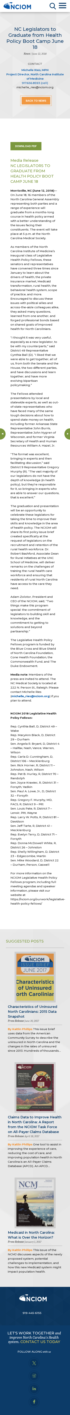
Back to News (36, 100)
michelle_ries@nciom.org (35, 87)
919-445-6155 (32, 1313)
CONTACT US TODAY (40, 1341)
